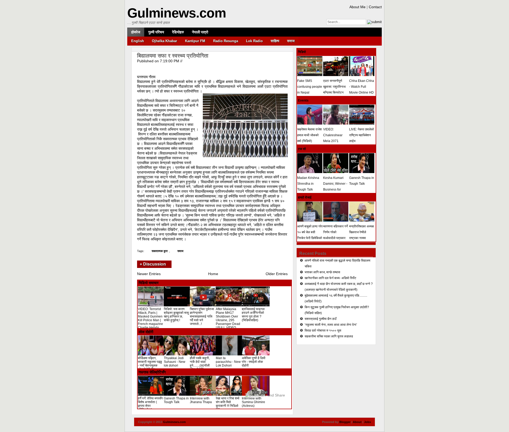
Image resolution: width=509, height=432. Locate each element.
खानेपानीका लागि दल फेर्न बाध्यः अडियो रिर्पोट (330, 278)
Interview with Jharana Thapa (201, 400)
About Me (357, 7)
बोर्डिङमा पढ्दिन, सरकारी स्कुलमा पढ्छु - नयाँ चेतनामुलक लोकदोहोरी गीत (150, 363)
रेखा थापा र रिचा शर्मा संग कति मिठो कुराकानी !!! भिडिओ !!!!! (227, 403)
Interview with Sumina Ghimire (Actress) (253, 402)
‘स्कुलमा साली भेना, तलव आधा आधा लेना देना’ (331, 325)
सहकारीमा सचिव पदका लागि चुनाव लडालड (329, 336)
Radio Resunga (225, 41)
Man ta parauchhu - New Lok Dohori (228, 361)
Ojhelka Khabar (164, 41)
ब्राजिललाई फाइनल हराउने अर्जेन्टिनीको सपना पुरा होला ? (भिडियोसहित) (253, 314)
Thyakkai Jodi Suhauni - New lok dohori (174, 361)
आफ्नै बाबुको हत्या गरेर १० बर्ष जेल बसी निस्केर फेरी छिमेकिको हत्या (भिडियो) (310, 235)
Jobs (367, 422)
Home (213, 274)
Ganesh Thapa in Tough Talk (176, 400)
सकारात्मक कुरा (160, 251)
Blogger (344, 422)
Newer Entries (149, 274)
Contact (375, 7)
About (357, 422)
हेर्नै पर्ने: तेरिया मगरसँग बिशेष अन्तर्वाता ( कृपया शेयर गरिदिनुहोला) (150, 403)
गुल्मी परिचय (156, 32)
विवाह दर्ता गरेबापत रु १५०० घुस (323, 330)
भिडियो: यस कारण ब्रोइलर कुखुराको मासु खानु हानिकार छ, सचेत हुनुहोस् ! (176, 314)
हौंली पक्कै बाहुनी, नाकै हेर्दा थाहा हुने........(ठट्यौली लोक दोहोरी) (200, 363)
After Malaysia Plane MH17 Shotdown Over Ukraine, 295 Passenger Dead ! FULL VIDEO (228, 318)
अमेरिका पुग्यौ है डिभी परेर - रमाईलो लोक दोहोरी (253, 361)
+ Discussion (153, 264)
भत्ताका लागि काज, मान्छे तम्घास (322, 272)
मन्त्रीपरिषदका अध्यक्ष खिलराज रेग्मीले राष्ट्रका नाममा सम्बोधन (361, 235)
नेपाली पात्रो (200, 32)
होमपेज (135, 32)
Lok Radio (254, 41)
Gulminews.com (176, 13)
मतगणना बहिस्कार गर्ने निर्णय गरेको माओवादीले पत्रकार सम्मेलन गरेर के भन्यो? (335, 235)
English (137, 41)
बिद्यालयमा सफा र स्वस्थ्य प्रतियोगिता (172, 56)
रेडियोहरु (178, 32)
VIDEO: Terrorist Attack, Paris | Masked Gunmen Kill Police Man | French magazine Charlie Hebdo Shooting (150, 320)
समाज (291, 41)
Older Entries (277, 274)
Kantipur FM (195, 41)
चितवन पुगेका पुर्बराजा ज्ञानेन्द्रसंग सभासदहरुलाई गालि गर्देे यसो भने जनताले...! (202, 316)
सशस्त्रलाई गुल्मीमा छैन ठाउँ (320, 319)
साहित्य (275, 41)
